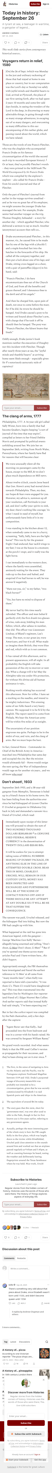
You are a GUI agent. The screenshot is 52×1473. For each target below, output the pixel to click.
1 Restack (35, 1227)
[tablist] (14, 1258)
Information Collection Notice (31, 1214)
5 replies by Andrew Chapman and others (28, 1313)
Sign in (46, 4)
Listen (46, 34)
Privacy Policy (35, 1446)
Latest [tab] (13, 1342)
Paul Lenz (19, 1360)
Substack (11, 1467)
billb (11, 1284)
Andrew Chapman (10, 33)
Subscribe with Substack (28, 1433)
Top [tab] (5, 1342)
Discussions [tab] (24, 1342)
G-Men (13, 948)
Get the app (40, 1459)
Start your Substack (18, 1459)
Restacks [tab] (21, 1258)
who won (17, 774)
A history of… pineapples (17, 1370)
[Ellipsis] (48, 1284)
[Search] (47, 1342)
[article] (26, 1356)
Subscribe (35, 4)
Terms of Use (39, 1211)
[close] (43, 1380)
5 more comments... (11, 1327)
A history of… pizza (13, 1349)
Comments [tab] (9, 1258)
